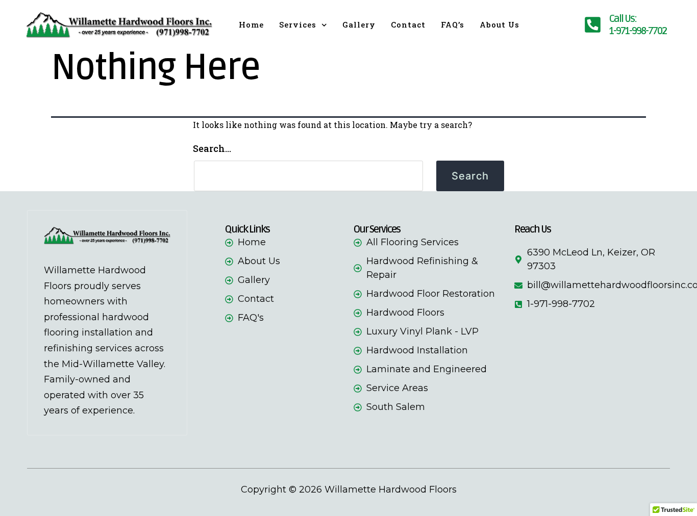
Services (297, 24)
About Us (499, 24)
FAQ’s (452, 24)
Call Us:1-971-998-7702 (637, 25)
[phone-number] (593, 25)
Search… (212, 148)
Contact (408, 24)
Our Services (377, 229)
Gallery (359, 24)
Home (251, 24)
